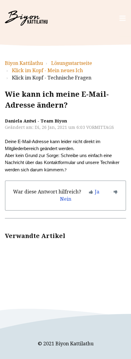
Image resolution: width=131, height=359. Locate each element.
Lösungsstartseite (71, 63)
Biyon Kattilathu (24, 63)
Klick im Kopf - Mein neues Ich (47, 70)
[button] (122, 18)
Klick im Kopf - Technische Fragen (51, 78)
